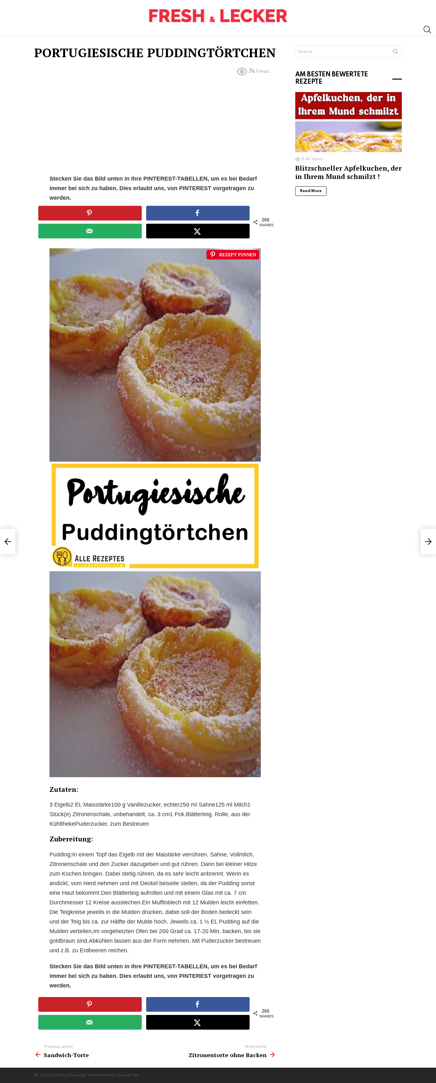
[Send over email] (90, 231)
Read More (311, 191)
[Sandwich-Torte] (7, 541)
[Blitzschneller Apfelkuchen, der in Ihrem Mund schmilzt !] (348, 122)
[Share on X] (198, 231)
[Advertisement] (155, 126)
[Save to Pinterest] (90, 213)
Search (395, 53)
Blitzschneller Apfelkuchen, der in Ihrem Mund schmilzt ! (348, 172)
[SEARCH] (427, 29)
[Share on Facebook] (198, 213)
